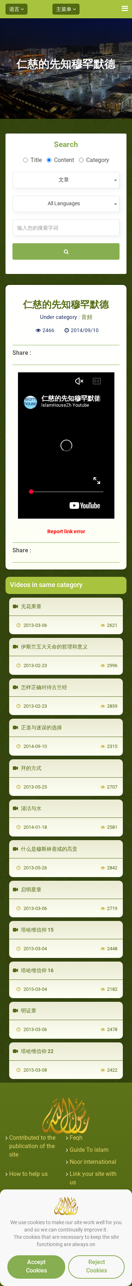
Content (64, 160)
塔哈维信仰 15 (37, 930)
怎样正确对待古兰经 (43, 687)
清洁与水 (30, 808)
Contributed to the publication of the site (32, 1146)
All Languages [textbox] (64, 203)
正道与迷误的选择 (41, 727)
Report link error (66, 531)
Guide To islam (89, 1149)
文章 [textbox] (64, 180)
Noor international (93, 1161)
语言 (15, 9)
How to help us (28, 1173)
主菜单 (64, 9)
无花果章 (30, 606)
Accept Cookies (36, 1266)
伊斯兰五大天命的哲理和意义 (54, 647)
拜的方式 (30, 768)
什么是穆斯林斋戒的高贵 (48, 849)
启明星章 (30, 889)
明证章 (28, 1011)
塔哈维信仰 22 (37, 1051)
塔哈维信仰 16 (37, 970)
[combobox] (66, 180)
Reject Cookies (96, 1266)
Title (36, 160)
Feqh (76, 1137)
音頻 (86, 317)
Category (97, 160)
